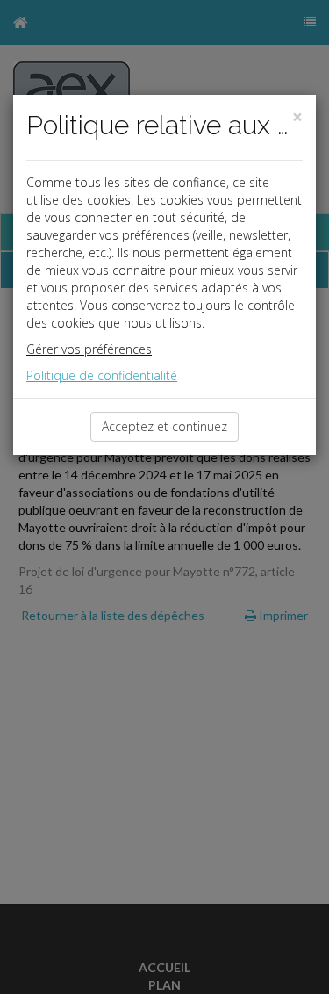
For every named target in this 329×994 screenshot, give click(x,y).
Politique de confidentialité (101, 375)
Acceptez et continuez (164, 426)
